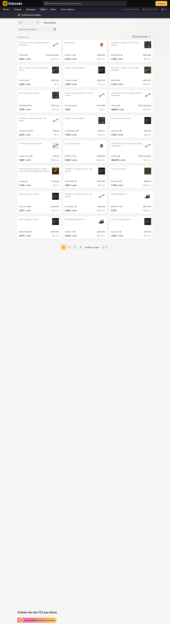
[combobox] (29, 22)
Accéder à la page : (92, 247)
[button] (130, 9)
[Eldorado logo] (12, 3)
